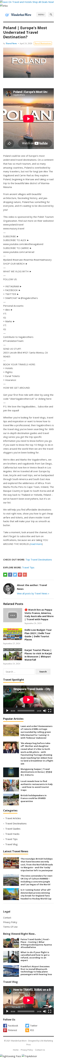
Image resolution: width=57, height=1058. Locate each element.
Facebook (13, 1025)
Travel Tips (28, 567)
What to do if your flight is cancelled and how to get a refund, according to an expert (35, 956)
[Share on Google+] (25, 575)
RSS (32, 1030)
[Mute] (44, 710)
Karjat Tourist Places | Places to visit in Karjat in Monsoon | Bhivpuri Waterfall (38, 654)
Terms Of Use (10, 926)
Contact (7, 917)
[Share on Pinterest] (20, 575)
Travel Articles (13, 818)
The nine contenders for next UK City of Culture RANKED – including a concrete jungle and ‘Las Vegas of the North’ (36, 880)
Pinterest (12, 1030)
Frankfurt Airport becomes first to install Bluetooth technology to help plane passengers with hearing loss (36, 970)
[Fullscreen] (49, 710)
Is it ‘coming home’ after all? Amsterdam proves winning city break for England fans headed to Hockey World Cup (36, 894)
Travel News (11, 43)
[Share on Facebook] (10, 575)
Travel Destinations (43, 43)
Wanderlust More (19, 1040)
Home (16, 1050)
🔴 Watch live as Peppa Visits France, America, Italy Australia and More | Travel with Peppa (39, 614)
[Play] (7, 710)
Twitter (33, 1025)
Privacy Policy (10, 922)
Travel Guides (12, 828)
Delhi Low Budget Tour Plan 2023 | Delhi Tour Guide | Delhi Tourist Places (38, 634)
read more (36, 543)
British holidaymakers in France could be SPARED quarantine (34, 798)
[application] (28, 699)
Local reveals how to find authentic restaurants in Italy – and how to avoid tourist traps (37, 785)
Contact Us (40, 1050)
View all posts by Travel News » (33, 593)
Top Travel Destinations (38, 559)
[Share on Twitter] (15, 575)
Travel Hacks (12, 833)
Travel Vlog (11, 844)
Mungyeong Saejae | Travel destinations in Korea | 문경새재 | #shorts (36, 772)
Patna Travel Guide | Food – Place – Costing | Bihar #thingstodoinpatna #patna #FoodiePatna (36, 943)
